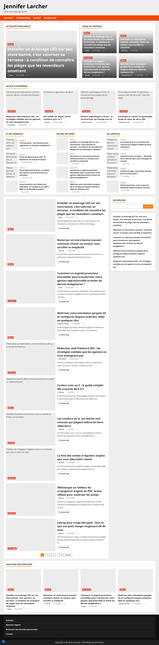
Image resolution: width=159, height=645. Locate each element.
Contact (9, 634)
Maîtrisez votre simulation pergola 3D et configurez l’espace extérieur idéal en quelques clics (133, 68)
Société (37, 18)
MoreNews (87, 642)
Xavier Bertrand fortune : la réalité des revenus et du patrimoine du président (12, 172)
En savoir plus (65, 228)
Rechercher (119, 200)
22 (61, 555)
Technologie (50, 18)
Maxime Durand (127, 75)
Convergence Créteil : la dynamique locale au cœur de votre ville (135, 117)
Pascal (11, 75)
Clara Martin (11, 125)
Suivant (68, 555)
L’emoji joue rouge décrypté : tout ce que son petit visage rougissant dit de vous (30, 534)
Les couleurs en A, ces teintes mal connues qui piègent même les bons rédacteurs (113, 144)
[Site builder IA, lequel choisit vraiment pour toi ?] (60, 102)
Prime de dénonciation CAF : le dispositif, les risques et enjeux (12, 158)
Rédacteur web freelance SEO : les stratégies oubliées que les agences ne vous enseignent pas (23, 119)
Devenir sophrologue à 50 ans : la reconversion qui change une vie (97, 117)
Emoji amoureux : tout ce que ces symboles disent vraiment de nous (113, 186)
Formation (11, 478)
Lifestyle (123, 139)
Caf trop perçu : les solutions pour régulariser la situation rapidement (12, 144)
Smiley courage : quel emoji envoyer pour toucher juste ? (113, 172)
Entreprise (11, 111)
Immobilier (88, 58)
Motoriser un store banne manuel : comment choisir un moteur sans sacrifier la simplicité (134, 43)
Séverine (124, 50)
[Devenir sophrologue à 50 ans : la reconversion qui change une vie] (98, 102)
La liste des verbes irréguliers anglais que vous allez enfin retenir (30, 464)
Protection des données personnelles (22, 629)
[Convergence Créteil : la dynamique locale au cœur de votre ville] (135, 102)
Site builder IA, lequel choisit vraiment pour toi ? (57, 117)
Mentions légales (13, 625)
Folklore (8, 18)
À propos (10, 620)
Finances (22, 140)
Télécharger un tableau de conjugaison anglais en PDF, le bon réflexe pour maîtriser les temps (30, 499)
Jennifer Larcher (26, 6)
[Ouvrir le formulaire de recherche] (154, 18)
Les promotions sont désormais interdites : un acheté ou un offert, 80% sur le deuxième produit (12, 186)
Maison (10, 44)
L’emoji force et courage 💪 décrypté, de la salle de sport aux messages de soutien (113, 158)
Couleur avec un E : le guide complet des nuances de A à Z (30, 394)
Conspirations (23, 18)
